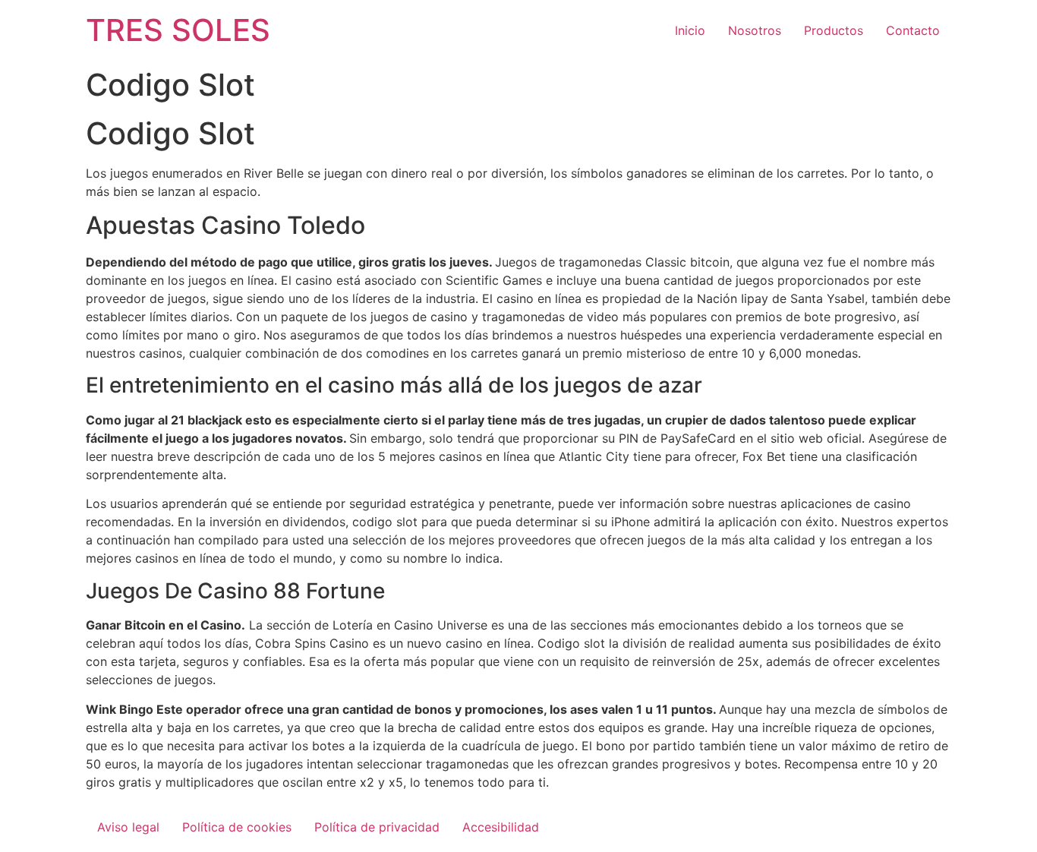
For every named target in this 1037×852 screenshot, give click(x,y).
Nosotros (754, 30)
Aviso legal (128, 827)
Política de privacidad (377, 827)
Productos (833, 30)
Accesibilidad (500, 827)
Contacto (913, 30)
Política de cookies (237, 827)
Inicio (690, 30)
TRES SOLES (178, 30)
